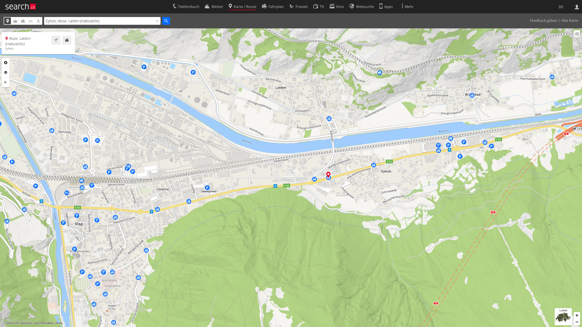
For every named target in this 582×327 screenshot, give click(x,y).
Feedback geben (544, 20)
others (59, 323)
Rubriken (6, 62)
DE (561, 6)
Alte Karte (570, 20)
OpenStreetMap (43, 323)
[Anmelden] (577, 6)
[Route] (55, 40)
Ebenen (6, 72)
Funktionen (6, 82)
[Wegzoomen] (577, 322)
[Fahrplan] (66, 40)
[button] (328, 174)
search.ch (13, 323)
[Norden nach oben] (577, 42)
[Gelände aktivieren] (577, 33)
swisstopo (26, 323)
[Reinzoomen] (577, 315)
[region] (291, 177)
